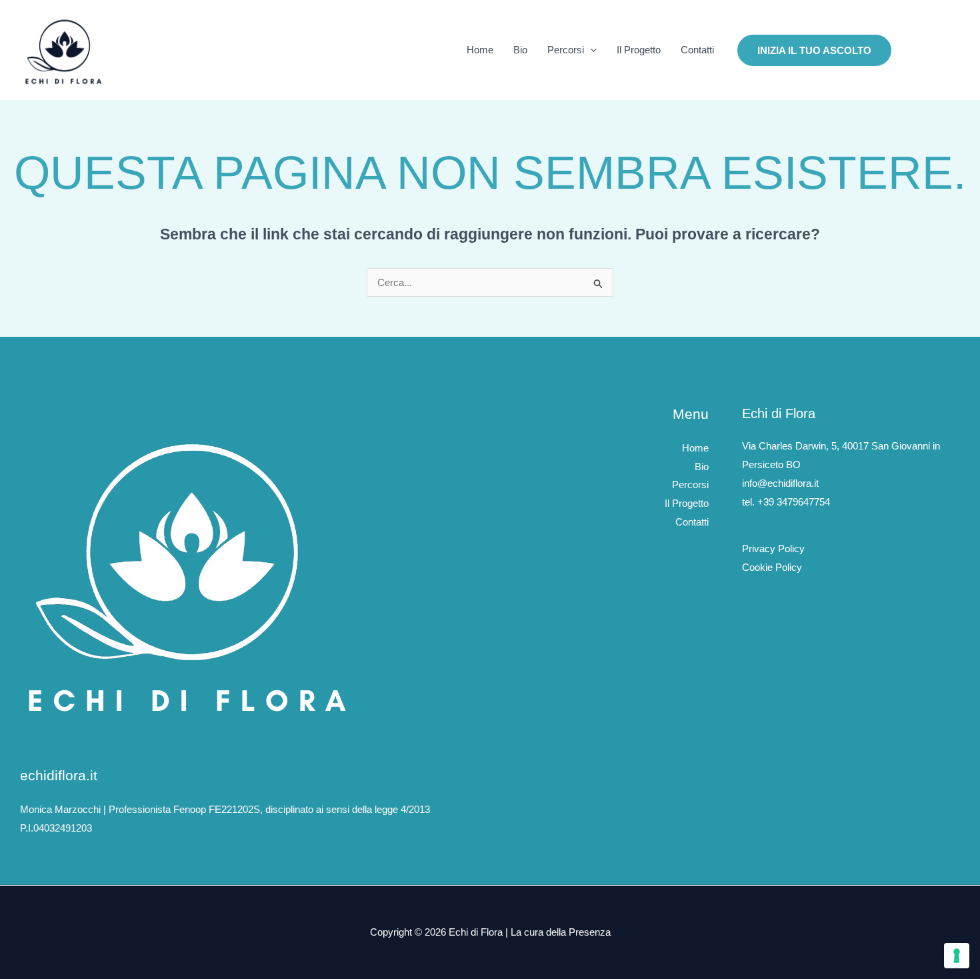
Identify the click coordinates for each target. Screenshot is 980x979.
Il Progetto (639, 49)
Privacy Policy (773, 548)
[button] (590, 50)
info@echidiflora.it (780, 483)
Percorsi (565, 49)
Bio (520, 49)
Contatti (697, 49)
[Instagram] (911, 51)
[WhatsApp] (951, 51)
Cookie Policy (772, 567)
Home (480, 49)
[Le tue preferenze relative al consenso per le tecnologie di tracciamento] (956, 955)
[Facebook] (931, 51)
